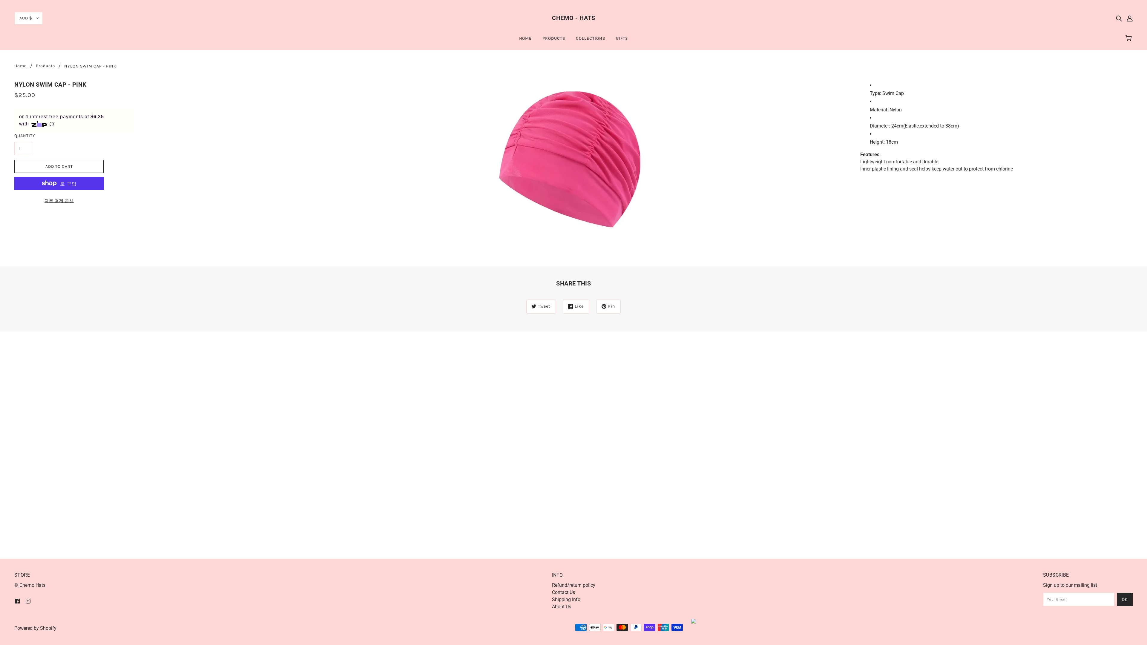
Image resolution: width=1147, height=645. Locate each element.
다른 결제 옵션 (59, 200)
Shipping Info (566, 599)
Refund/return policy (573, 585)
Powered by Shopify (35, 628)
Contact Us (563, 592)
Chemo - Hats (573, 18)
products (45, 66)
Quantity (23, 135)
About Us (561, 606)
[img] (1119, 18)
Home (20, 66)
